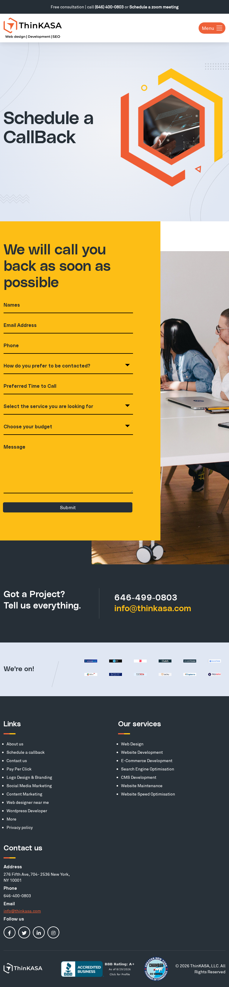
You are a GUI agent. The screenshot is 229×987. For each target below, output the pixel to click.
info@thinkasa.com (152, 609)
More (11, 818)
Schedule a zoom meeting (154, 6)
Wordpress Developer (27, 810)
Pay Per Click (19, 768)
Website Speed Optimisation (148, 793)
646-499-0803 (145, 598)
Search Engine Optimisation (147, 768)
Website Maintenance (142, 785)
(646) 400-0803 (109, 6)
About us (15, 743)
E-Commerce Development (146, 760)
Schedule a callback (26, 752)
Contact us (17, 760)
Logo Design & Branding (29, 777)
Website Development (142, 752)
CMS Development (138, 777)
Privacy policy (20, 827)
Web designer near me (28, 802)
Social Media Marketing (29, 785)
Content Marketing (24, 793)
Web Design (132, 743)
